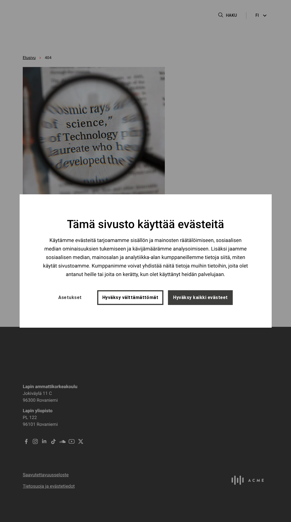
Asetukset (70, 297)
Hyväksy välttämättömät (130, 297)
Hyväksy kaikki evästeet (200, 297)
